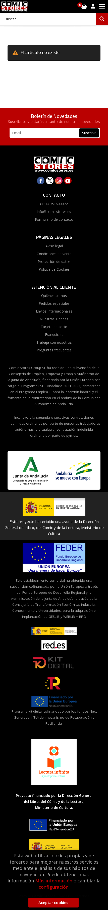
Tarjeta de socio (54, 326)
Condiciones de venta (54, 253)
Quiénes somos (54, 295)
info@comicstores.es (54, 211)
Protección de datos (54, 261)
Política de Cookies (54, 269)
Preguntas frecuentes (54, 350)
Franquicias (54, 334)
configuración (54, 887)
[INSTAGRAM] (59, 180)
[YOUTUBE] (68, 180)
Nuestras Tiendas (54, 319)
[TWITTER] (49, 180)
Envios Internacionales (54, 311)
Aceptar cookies (53, 902)
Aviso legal (54, 246)
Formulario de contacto (54, 219)
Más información (53, 881)
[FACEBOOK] (40, 180)
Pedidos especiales (54, 303)
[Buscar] (102, 19)
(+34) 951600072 (54, 203)
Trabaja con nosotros (54, 342)
